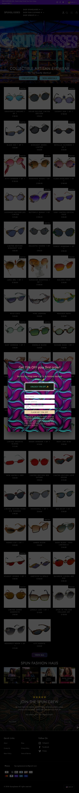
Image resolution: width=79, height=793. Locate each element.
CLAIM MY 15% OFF (39, 412)
